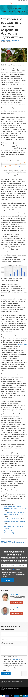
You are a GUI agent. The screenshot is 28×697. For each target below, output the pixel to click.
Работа (2, 682)
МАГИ (13, 691)
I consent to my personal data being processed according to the (14, 574)
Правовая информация (6, 681)
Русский (11, 44)
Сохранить (6, 673)
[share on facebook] (7, 696)
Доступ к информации (17, 681)
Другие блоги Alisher (16, 602)
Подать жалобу (4, 684)
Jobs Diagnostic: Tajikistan (12, 519)
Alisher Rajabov (5, 40)
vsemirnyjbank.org (22, 0)
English (10, 569)
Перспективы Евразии (14, 11)
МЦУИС (17, 691)
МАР (7, 691)
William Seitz (15, 40)
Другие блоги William (16, 613)
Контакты (7, 682)
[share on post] (11, 696)
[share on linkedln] (16, 696)
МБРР (3, 691)
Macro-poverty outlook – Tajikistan (14, 521)
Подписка (7, 580)
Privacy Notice (16, 659)
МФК (10, 691)
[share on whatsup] (21, 696)
